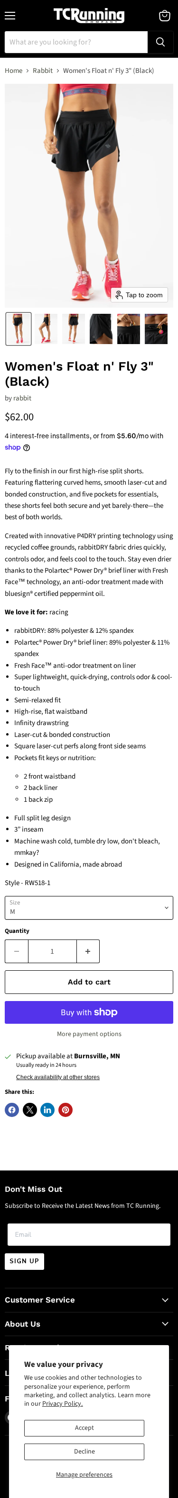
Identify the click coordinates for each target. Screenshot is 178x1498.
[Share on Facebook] (12, 1110)
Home (13, 71)
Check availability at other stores (58, 1077)
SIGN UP (24, 1261)
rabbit (22, 398)
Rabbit (43, 71)
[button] (18, 329)
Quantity (17, 931)
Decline (84, 1451)
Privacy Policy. (62, 1404)
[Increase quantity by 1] (88, 951)
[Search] (160, 42)
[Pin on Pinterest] (65, 1110)
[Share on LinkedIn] (47, 1110)
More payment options (89, 1034)
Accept (84, 1428)
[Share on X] (30, 1110)
